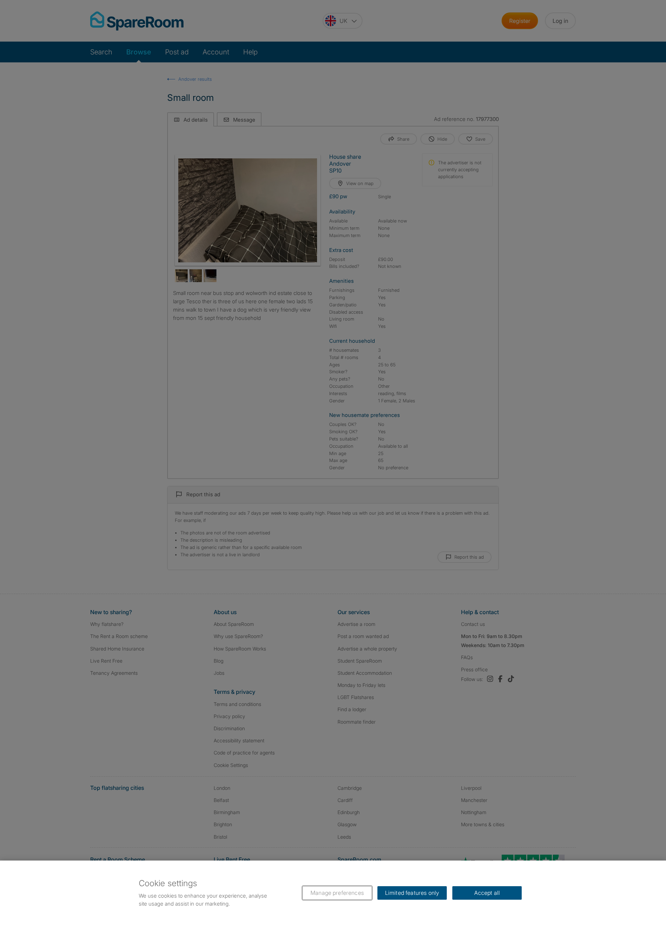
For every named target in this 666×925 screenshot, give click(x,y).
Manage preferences (337, 892)
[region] (333, 893)
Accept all (487, 892)
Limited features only (412, 892)
